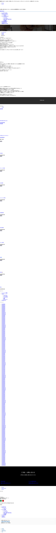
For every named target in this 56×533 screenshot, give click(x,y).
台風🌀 (1, 257)
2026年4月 (3, 308)
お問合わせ (3, 516)
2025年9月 (3, 315)
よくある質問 (4, 514)
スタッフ (5, 14)
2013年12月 (4, 463)
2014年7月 (3, 455)
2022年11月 (4, 351)
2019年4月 (3, 396)
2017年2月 (3, 423)
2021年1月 (3, 374)
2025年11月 (4, 313)
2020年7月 (3, 380)
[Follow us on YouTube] (3, 501)
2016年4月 (3, 433)
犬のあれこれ (4, 300)
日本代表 (2, 227)
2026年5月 (3, 307)
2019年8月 (3, 391)
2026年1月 (3, 311)
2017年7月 (3, 418)
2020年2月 (3, 385)
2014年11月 (4, 451)
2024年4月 (3, 333)
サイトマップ (4, 488)
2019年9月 (3, 390)
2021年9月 (3, 365)
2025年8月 (3, 316)
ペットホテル (6, 18)
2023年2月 (3, 348)
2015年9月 (3, 441)
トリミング (5, 17)
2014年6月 (3, 456)
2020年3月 (3, 384)
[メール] (1, 501)
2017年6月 (3, 419)
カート (3, 4)
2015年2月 (3, 448)
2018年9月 (3, 403)
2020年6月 (3, 381)
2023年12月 (4, 337)
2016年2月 (3, 435)
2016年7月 (3, 430)
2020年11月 (4, 376)
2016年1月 (3, 436)
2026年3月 (3, 309)
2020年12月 (4, 375)
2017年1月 (3, 424)
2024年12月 (4, 325)
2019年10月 (4, 389)
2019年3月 (3, 397)
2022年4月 (3, 358)
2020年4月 (3, 383)
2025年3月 (3, 321)
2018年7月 (3, 405)
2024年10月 (4, 327)
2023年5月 (3, 344)
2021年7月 (3, 367)
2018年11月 (4, 401)
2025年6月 (3, 318)
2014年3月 (3, 459)
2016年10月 (4, 427)
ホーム (3, 2)
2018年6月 (3, 406)
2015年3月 (3, 447)
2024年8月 (3, 329)
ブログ (3, 107)
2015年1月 (3, 449)
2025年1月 (3, 324)
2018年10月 (4, 402)
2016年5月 (3, 432)
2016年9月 (3, 428)
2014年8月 (3, 454)
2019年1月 (3, 399)
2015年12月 (4, 438)
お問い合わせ (2, 11)
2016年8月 (3, 429)
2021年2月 (3, 373)
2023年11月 (4, 338)
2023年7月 (3, 342)
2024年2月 (3, 335)
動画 (4, 298)
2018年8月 (3, 404)
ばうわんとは (4, 507)
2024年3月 (3, 334)
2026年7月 (3, 305)
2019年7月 (3, 393)
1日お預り (5, 20)
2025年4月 (3, 320)
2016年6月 (3, 431)
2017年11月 (4, 413)
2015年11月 (4, 439)
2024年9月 (3, 328)
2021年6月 (3, 368)
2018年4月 (3, 408)
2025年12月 (4, 312)
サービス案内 (4, 509)
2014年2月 (3, 461)
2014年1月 (3, 462)
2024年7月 (3, 330)
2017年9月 (3, 416)
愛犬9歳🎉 (1, 272)
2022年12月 (4, 350)
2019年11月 (4, 388)
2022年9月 (3, 353)
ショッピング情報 (4, 292)
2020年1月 (3, 386)
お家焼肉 (2, 212)
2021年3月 (3, 372)
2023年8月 (3, 341)
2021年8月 (3, 366)
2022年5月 (3, 357)
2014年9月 (3, 453)
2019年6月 (3, 394)
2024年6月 (3, 331)
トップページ (4, 506)
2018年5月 (3, 407)
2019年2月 (3, 398)
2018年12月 (4, 400)
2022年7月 (3, 355)
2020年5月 (3, 382)
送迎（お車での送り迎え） (8, 19)
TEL (2, 531)
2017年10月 (4, 415)
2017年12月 (4, 412)
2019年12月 (4, 387)
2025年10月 (4, 314)
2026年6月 (3, 306)
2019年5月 (3, 395)
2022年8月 (3, 354)
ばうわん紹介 (6, 296)
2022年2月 (3, 360)
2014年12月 (4, 450)
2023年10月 (4, 339)
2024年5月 (3, 332)
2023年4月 (3, 345)
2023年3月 (3, 347)
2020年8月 (3, 379)
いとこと (2, 242)
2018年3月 (3, 409)
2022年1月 (3, 361)
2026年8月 (3, 304)
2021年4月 (3, 371)
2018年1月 (3, 411)
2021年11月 (4, 363)
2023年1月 (3, 349)
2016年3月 (3, 434)
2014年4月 (3, 458)
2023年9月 (3, 340)
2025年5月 (3, 319)
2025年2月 (3, 322)
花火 (1, 153)
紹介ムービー (6, 299)
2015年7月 (3, 443)
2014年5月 (3, 457)
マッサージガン (3, 197)
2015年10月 (4, 440)
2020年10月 (4, 377)
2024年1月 (3, 336)
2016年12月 (4, 425)
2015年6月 (3, 444)
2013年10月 (4, 465)
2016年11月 (4, 426)
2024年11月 (4, 326)
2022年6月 (3, 356)
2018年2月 (3, 410)
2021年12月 (4, 362)
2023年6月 (3, 343)
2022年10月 (4, 352)
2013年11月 (4, 464)
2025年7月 (3, 317)
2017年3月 (3, 422)
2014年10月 (4, 452)
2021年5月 (3, 370)
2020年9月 (3, 378)
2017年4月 (3, 421)
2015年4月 (3, 446)
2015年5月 (3, 445)
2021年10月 (4, 364)
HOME (3, 528)
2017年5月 (3, 420)
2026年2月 (3, 310)
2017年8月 (3, 417)
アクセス (3, 515)
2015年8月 (3, 442)
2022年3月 (3, 359)
